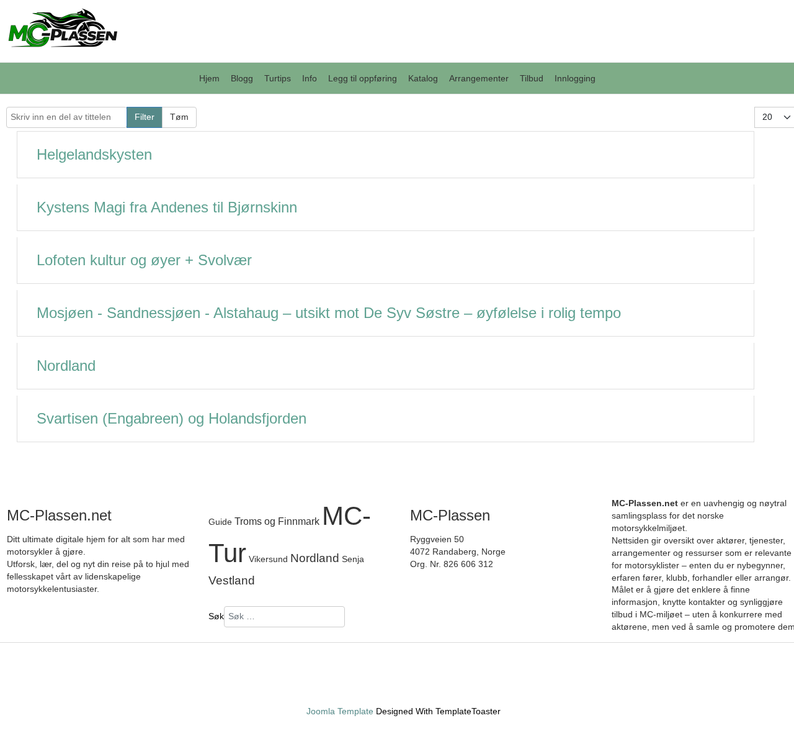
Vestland (231, 580)
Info (309, 78)
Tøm (179, 117)
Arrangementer (479, 78)
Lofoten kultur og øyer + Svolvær (144, 260)
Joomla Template (339, 711)
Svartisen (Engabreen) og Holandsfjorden (171, 418)
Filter (144, 117)
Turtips (277, 78)
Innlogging (575, 78)
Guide (220, 522)
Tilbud (531, 78)
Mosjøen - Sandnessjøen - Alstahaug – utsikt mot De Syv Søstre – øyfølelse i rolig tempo (329, 312)
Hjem (209, 78)
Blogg (242, 78)
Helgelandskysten (94, 154)
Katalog (423, 78)
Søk (216, 616)
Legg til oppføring (362, 78)
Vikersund (269, 559)
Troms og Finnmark (276, 521)
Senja (353, 559)
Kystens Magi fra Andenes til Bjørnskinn (167, 207)
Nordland (66, 365)
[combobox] (284, 616)
